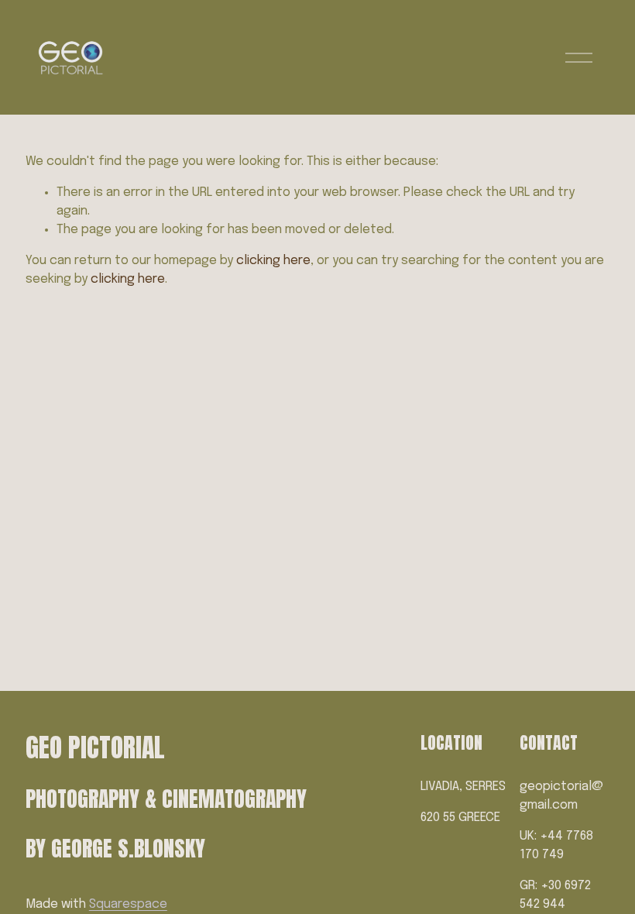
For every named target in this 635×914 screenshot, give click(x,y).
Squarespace (128, 904)
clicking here (273, 260)
